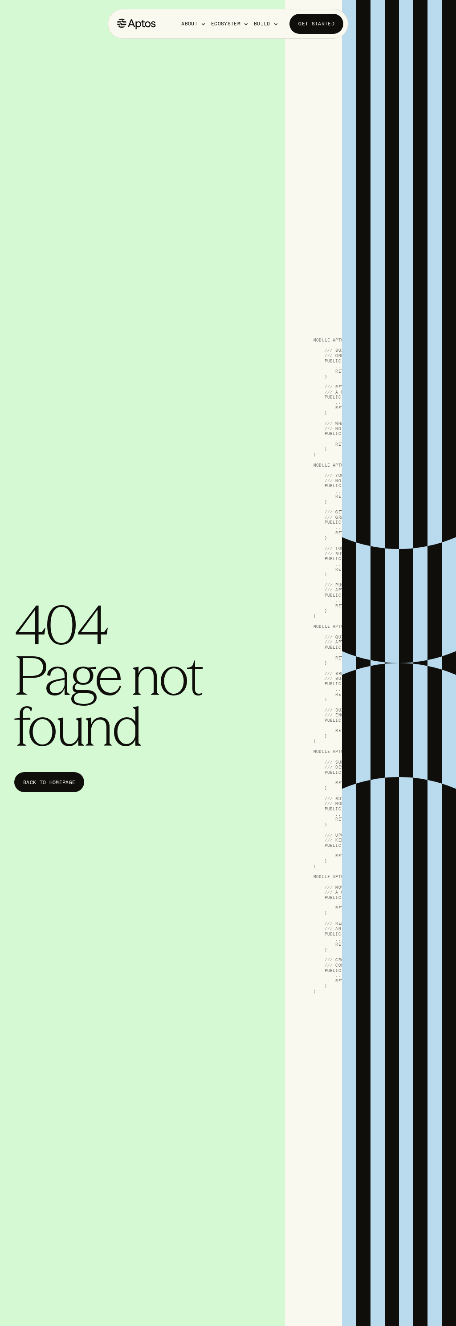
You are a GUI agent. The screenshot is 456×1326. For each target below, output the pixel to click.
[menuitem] (194, 23)
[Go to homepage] (136, 24)
